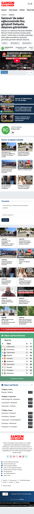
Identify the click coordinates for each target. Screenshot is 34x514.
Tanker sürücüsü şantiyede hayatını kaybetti (7, 302)
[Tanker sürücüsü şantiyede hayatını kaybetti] (8, 292)
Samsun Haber (7, 485)
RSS (6, 494)
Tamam (31, 505)
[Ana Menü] (31, 4)
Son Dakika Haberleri (9, 473)
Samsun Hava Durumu (10, 463)
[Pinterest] (13, 456)
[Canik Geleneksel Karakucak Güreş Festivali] (8, 164)
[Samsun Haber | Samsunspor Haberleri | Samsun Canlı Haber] (7, 3)
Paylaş (5, 72)
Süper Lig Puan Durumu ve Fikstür (13, 469)
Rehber (22, 10)
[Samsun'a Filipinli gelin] (25, 164)
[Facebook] (7, 456)
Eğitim (3, 317)
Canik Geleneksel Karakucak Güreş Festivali (6, 171)
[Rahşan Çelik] (5, 130)
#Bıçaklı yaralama (27, 43)
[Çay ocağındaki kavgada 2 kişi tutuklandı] (8, 180)
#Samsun (4, 43)
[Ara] (29, 4)
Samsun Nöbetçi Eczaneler (11, 462)
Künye (17, 482)
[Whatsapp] (26, 456)
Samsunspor (13, 10)
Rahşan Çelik (15, 129)
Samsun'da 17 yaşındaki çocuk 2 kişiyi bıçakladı (24, 302)
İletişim (11, 482)
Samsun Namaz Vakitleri (10, 465)
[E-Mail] (12, 132)
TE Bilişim (21, 499)
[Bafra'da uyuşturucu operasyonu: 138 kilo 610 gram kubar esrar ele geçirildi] (25, 311)
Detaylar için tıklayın (17, 378)
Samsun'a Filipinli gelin (25, 169)
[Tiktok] (23, 456)
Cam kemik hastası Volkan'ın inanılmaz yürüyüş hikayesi (24, 154)
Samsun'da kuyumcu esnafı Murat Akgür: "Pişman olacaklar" (24, 187)
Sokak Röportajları (25, 480)
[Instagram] (17, 456)
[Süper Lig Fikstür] (32, 385)
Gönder (5, 220)
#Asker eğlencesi (15, 43)
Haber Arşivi (7, 475)
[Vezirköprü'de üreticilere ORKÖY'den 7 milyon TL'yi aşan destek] (8, 147)
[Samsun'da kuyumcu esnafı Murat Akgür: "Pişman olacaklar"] (25, 180)
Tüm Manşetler (8, 471)
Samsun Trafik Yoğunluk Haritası (12, 467)
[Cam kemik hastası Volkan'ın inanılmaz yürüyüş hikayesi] (25, 147)
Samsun (4, 10)
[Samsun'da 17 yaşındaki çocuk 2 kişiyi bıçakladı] (25, 292)
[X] (10, 456)
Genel (4, 482)
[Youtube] (20, 456)
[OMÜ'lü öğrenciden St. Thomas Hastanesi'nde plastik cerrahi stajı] (8, 311)
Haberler (4, 15)
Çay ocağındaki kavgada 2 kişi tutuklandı (6, 187)
